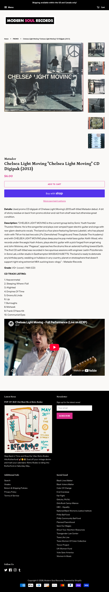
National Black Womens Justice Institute (74, 511)
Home (6, 39)
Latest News (10, 397)
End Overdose (63, 492)
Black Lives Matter (65, 480)
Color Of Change (64, 488)
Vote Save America (65, 552)
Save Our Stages (64, 526)
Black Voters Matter (65, 484)
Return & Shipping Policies (15, 488)
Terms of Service (11, 495)
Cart (103, 7)
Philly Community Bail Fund (69, 518)
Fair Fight (61, 495)
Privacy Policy (10, 492)
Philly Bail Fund (63, 514)
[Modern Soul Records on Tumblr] (19, 570)
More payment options (54, 201)
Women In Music (64, 556)
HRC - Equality (63, 507)
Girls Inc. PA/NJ (63, 499)
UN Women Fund (64, 548)
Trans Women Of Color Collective (71, 541)
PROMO (16, 39)
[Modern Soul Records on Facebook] (10, 570)
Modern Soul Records (53, 580)
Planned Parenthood (66, 522)
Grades (7, 484)
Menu (11, 7)
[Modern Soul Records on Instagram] (15, 570)
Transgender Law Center (67, 533)
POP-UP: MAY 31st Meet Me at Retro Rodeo (23, 402)
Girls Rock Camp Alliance (67, 503)
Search (7, 480)
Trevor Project (63, 545)
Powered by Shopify (72, 580)
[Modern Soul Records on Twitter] (5, 570)
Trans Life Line (63, 537)
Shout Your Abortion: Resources (71, 530)
